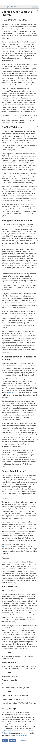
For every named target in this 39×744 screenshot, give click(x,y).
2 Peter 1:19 (6, 546)
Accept (5, 740)
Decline (13, 740)
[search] (36, 2)
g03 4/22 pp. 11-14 (13, 7)
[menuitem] (2, 2)
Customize (22, 740)
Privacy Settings (22, 735)
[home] (2, 2)
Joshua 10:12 (12, 393)
